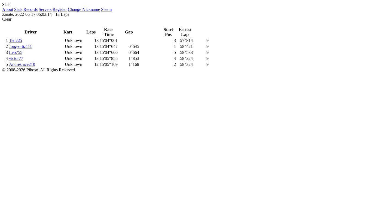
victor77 (16, 58)
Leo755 (15, 52)
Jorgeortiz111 (20, 46)
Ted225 (15, 40)
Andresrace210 (22, 64)
